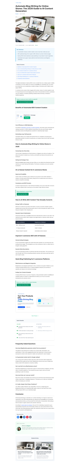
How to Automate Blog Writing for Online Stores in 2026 (29, 68)
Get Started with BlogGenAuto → (25, 101)
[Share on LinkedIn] (24, 417)
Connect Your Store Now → (24, 284)
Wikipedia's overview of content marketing (30, 127)
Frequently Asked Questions (23, 78)
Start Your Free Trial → (23, 194)
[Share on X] (21, 417)
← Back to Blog (18, 2)
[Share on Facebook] (18, 417)
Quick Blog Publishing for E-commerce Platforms (28, 76)
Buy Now (27, 117)
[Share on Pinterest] (27, 417)
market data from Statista (26, 405)
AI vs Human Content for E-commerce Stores (27, 70)
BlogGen (17, 13)
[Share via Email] (30, 417)
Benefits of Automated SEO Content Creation (27, 66)
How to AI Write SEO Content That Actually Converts (29, 72)
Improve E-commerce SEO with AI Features (27, 74)
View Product (34, 315)
